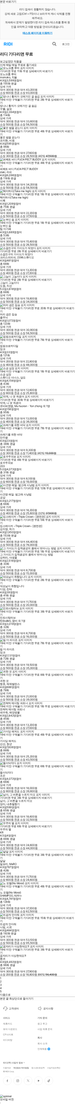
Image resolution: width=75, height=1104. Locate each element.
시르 (9, 927)
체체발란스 (13, 684)
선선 (2, 744)
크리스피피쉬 (8, 257)
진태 (9, 589)
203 (2, 466)
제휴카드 (7, 1023)
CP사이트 (8, 1034)
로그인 (66, 44)
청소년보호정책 (38, 1068)
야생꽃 (13, 557)
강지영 (4, 529)
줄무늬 (4, 317)
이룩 (2, 200)
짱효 (2, 684)
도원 (2, 285)
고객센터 (14, 1008)
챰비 (14, 620)
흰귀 (2, 958)
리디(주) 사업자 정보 (13, 1063)
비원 (11, 140)
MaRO (13, 864)
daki (2, 172)
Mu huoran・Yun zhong (28, 406)
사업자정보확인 (53, 1068)
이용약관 (7, 1068)
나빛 (2, 927)
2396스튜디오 (25, 257)
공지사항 (48, 1008)
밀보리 (4, 864)
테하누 (18, 895)
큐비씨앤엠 (6, 406)
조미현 (4, 140)
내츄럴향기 (13, 804)
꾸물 (2, 108)
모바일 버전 (7, 1099)
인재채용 (42, 1049)
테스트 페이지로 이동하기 (37, 32)
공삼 (2, 497)
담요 (23, 377)
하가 (11, 529)
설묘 (9, 108)
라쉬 (9, 172)
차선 (9, 285)
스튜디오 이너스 (9, 377)
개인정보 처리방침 (21, 1068)
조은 (2, 775)
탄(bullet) (5, 620)
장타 (2, 804)
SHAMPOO (6, 895)
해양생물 (14, 712)
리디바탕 (7, 1040)
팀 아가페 (5, 228)
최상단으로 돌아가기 (21, 998)
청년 (9, 744)
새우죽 (4, 712)
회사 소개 (42, 1043)
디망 (2, 589)
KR (1, 832)
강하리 (4, 557)
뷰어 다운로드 (10, 1029)
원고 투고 (42, 1023)
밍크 (2, 349)
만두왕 (4, 437)
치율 (14, 77)
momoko (5, 77)
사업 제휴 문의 (45, 1029)
